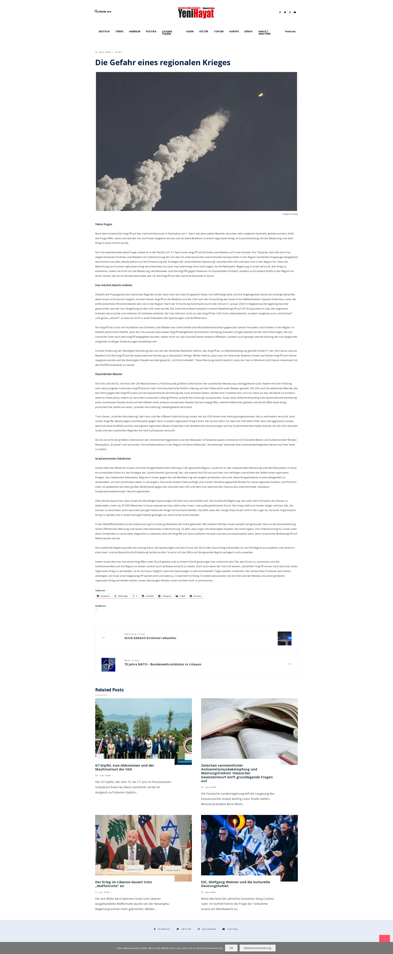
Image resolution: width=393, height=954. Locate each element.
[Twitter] (284, 12)
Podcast (290, 31)
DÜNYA (248, 31)
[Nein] (389, 948)
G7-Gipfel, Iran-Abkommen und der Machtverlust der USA (124, 767)
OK (231, 948)
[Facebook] (280, 12)
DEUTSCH (104, 31)
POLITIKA (151, 31)
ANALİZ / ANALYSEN (264, 32)
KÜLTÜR (203, 31)
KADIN (190, 31)
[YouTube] (294, 12)
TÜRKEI (119, 31)
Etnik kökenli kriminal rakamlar (151, 636)
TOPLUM (219, 31)
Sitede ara (104, 11)
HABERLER (134, 31)
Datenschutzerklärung (257, 948)
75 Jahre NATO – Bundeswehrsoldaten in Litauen (163, 662)
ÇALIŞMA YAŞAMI (167, 32)
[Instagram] (289, 12)
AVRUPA (234, 31)
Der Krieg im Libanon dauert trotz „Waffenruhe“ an (123, 884)
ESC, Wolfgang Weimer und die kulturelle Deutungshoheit (235, 884)
